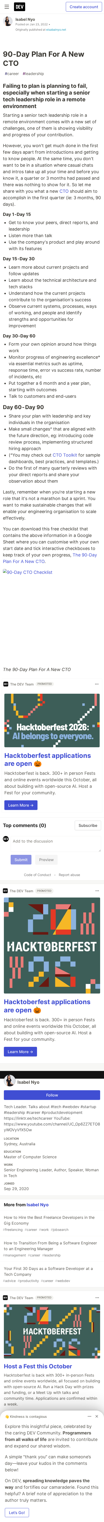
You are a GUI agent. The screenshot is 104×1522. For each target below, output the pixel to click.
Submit (21, 859)
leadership (33, 73)
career (12, 73)
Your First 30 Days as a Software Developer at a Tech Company (48, 1274)
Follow (52, 1095)
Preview (46, 859)
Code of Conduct (37, 875)
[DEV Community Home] (20, 7)
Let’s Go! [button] (17, 1512)
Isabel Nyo (25, 19)
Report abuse (69, 875)
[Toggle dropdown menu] (97, 684)
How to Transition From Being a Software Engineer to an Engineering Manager (50, 1249)
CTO (64, 191)
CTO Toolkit (65, 455)
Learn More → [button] (21, 805)
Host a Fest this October (38, 1366)
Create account (84, 6)
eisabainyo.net (56, 29)
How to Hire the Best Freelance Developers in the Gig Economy (49, 1223)
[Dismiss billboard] (96, 1416)
